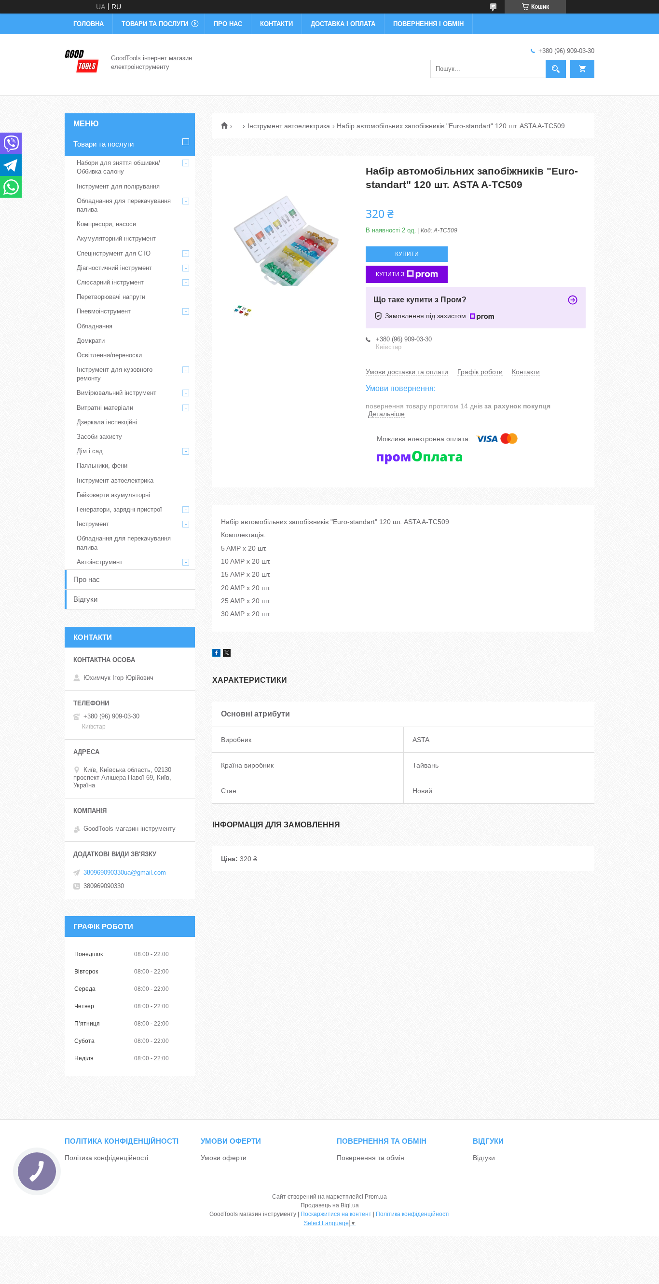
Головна (88, 23)
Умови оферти (224, 1158)
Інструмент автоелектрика (288, 126)
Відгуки (85, 599)
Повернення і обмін (428, 23)
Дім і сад (90, 451)
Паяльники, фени (102, 465)
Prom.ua (376, 1196)
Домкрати (91, 340)
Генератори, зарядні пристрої (119, 509)
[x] (227, 654)
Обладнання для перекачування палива (124, 205)
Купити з (390, 274)
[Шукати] (556, 69)
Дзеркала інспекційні (107, 422)
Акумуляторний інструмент (116, 238)
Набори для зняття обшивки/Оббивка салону (118, 167)
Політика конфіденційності (106, 1158)
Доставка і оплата (343, 23)
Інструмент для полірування (118, 186)
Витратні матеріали (105, 407)
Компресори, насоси (106, 224)
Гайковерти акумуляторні (113, 495)
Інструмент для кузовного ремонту (114, 374)
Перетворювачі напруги (111, 296)
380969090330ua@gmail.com (124, 872)
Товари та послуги (155, 23)
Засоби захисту (99, 436)
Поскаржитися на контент (336, 1214)
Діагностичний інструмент (114, 267)
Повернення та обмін (370, 1158)
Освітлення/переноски (109, 355)
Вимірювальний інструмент (116, 392)
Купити (407, 254)
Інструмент (93, 523)
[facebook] (216, 654)
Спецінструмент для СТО (114, 253)
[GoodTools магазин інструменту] (82, 62)
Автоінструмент (100, 562)
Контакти (276, 23)
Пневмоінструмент (104, 311)
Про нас (228, 23)
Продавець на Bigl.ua (330, 1205)
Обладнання (94, 326)
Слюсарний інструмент (110, 282)
